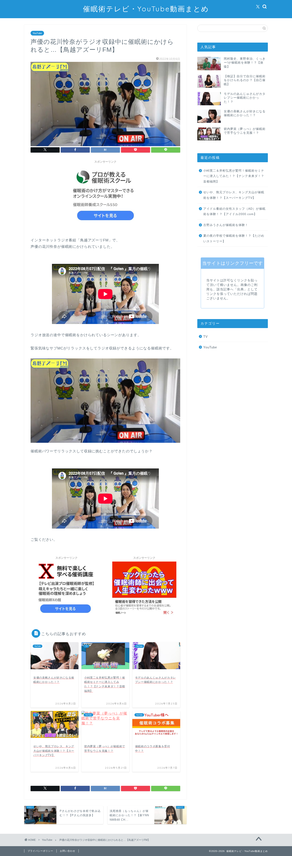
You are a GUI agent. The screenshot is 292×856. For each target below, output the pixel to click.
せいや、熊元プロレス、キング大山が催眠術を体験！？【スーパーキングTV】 (233, 195)
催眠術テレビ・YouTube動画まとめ (146, 8)
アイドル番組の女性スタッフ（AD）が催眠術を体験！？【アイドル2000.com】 (234, 211)
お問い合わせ (67, 851)
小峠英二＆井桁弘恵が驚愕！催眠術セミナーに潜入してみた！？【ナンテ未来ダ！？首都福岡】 (233, 176)
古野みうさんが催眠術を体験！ (225, 225)
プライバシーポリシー (40, 851)
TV (205, 336)
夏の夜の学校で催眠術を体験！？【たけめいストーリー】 (233, 238)
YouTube (37, 33)
